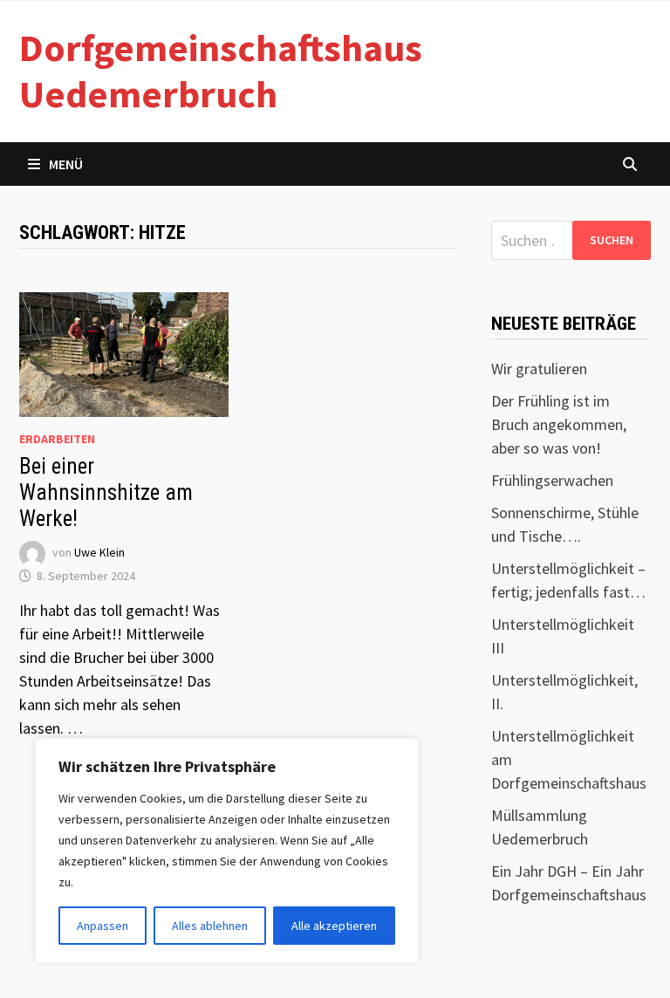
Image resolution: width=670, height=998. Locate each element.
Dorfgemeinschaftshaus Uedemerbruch (220, 71)
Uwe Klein (99, 552)
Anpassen (102, 925)
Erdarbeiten (57, 439)
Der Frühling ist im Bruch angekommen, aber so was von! (558, 424)
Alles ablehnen (210, 925)
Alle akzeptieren (334, 925)
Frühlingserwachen (552, 480)
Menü (66, 164)
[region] (227, 850)
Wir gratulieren (539, 369)
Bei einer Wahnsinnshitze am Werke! (106, 492)
